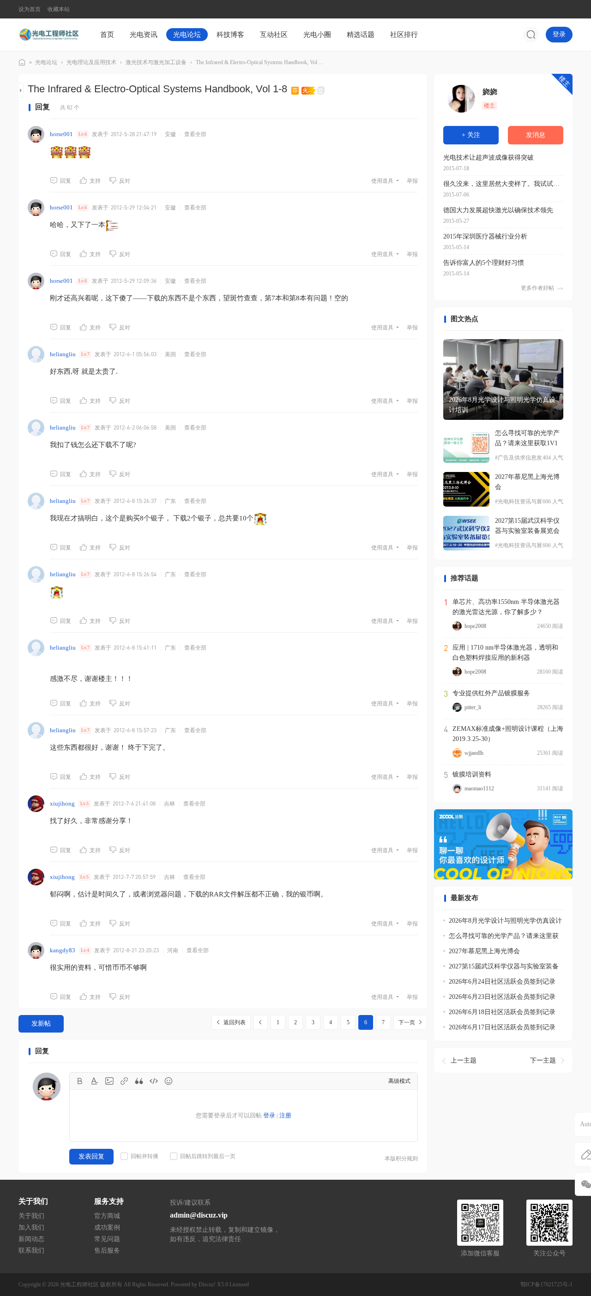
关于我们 (31, 1215)
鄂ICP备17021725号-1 (546, 1284)
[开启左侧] (21, 90)
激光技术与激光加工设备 (156, 62)
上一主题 (463, 1060)
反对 (124, 181)
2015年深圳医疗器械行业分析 (485, 236)
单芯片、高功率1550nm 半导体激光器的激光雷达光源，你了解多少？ (506, 606)
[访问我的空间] (461, 99)
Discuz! (207, 1284)
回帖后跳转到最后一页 (207, 1156)
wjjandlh (473, 753)
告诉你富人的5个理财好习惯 (483, 262)
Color (94, 1081)
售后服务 (107, 1250)
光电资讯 (143, 34)
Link (124, 1081)
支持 (95, 181)
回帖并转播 (144, 1156)
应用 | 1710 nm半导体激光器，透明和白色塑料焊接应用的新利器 (505, 652)
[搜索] (531, 34)
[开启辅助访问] (566, 9)
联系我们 (31, 1250)
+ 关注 (471, 134)
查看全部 (195, 134)
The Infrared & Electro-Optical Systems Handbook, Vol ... (259, 62)
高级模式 (399, 1081)
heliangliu (63, 354)
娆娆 (489, 92)
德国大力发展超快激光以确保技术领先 (498, 210)
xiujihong (62, 803)
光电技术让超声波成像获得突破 (488, 157)
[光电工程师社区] (48, 34)
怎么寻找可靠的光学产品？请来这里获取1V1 (527, 438)
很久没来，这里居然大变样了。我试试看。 (503, 183)
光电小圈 (317, 34)
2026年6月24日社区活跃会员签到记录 (502, 981)
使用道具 (382, 181)
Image (109, 1081)
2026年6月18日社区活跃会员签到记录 (502, 1012)
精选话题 (360, 34)
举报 (412, 181)
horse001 (61, 134)
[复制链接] (322, 90)
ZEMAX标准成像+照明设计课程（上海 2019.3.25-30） (507, 733)
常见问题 (107, 1239)
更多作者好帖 (537, 288)
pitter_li (472, 707)
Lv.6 (82, 134)
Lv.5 (84, 803)
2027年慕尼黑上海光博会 (527, 481)
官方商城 (107, 1215)
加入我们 (31, 1227)
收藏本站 (59, 9)
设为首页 (29, 9)
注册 (285, 1115)
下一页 (406, 1022)
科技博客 (230, 34)
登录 (559, 34)
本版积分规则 (401, 1158)
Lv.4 (85, 950)
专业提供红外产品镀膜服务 (491, 693)
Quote (139, 1081)
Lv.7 (85, 354)
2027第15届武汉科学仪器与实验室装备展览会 (527, 525)
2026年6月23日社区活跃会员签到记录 (502, 996)
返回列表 (234, 1022)
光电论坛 (187, 34)
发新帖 (41, 1023)
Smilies (168, 1081)
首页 (107, 34)
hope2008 (475, 626)
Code (153, 1081)
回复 (65, 181)
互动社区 (274, 34)
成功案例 (107, 1227)
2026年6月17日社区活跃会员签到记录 (502, 1027)
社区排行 (404, 34)
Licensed (239, 1284)
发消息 (535, 134)
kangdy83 (62, 950)
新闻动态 (31, 1239)
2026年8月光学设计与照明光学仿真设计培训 (502, 404)
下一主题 (543, 1060)
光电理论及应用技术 (91, 62)
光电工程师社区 (22, 62)
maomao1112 (479, 788)
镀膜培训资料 (471, 774)
